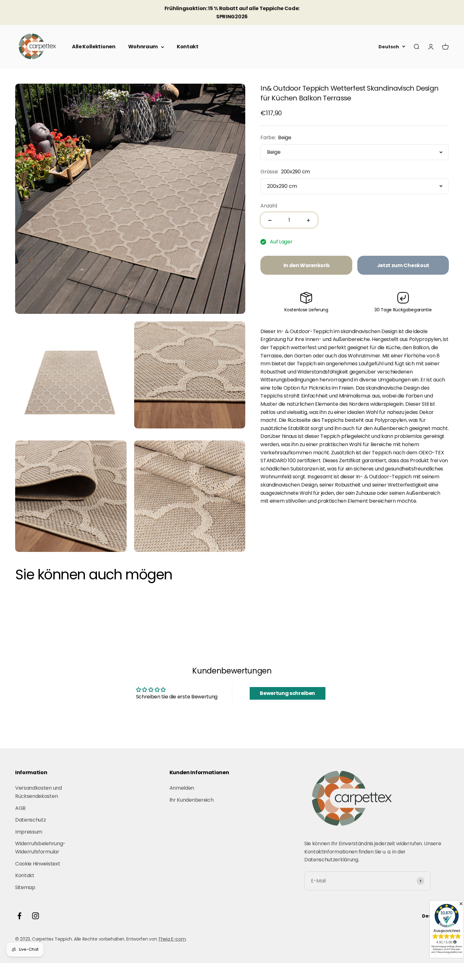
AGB (20, 808)
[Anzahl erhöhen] (308, 220)
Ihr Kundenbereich (192, 800)
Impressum (28, 831)
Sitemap (25, 887)
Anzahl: (268, 205)
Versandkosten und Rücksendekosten (38, 792)
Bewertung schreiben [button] (287, 693)
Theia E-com (172, 939)
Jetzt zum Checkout (403, 265)
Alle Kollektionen (94, 46)
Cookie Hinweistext (37, 863)
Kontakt (188, 46)
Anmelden (182, 788)
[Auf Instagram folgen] (35, 916)
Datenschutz (30, 819)
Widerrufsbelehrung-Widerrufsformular (40, 847)
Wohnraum (143, 46)
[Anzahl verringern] (270, 220)
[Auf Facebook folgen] (19, 916)
